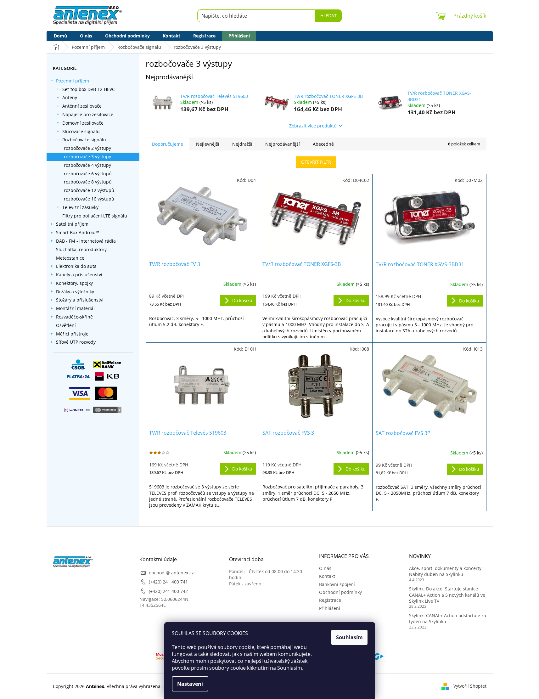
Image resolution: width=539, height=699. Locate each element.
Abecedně (323, 144)
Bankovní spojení (337, 584)
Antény (69, 97)
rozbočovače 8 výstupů (88, 182)
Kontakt (327, 576)
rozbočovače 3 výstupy (87, 157)
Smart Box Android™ (77, 232)
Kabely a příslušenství (79, 275)
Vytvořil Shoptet (469, 686)
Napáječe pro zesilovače (87, 114)
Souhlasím (349, 637)
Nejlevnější (207, 144)
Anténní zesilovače (82, 106)
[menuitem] (60, 36)
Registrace (330, 600)
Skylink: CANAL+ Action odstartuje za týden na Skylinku (447, 618)
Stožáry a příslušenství (80, 300)
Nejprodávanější (282, 144)
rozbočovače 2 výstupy (87, 148)
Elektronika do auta (76, 266)
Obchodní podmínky (340, 592)
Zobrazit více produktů (313, 126)
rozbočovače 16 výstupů (89, 199)
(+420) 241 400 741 (168, 582)
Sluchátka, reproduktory (81, 249)
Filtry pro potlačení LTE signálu (94, 216)
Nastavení (190, 683)
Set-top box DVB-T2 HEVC (88, 89)
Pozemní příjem (72, 81)
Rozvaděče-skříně (74, 317)
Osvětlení (66, 325)
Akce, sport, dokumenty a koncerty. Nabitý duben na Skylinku (446, 571)
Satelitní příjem (72, 224)
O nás (325, 568)
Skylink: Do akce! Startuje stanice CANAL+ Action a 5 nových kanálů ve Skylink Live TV (447, 595)
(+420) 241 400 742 (168, 591)
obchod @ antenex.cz (171, 573)
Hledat (328, 16)
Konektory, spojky (74, 283)
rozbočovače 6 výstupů (88, 174)
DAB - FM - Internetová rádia (86, 241)
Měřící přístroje (72, 334)
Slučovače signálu (81, 131)
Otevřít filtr (316, 162)
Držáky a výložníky (75, 292)
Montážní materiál (75, 308)
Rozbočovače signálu (84, 140)
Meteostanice (70, 258)
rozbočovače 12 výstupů (89, 190)
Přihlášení (329, 608)
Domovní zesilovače (83, 123)
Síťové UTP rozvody (76, 342)
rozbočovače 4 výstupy (87, 165)
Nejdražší (242, 144)
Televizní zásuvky (80, 207)
